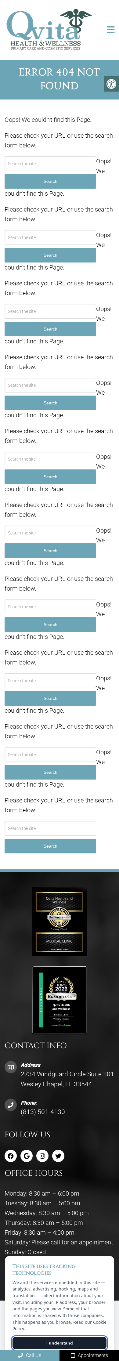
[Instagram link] (42, 1156)
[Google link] (26, 1156)
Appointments (92, 1355)
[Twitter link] (58, 1156)
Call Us (33, 1355)
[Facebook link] (11, 1156)
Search (50, 846)
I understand (59, 1343)
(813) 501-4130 (43, 1112)
